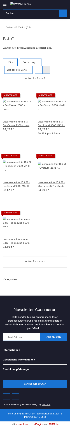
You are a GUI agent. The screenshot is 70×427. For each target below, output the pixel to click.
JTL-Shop (41, 417)
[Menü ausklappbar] (4, 3)
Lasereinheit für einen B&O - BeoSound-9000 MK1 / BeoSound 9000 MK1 (16, 241)
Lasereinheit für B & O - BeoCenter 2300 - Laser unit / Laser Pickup (16, 123)
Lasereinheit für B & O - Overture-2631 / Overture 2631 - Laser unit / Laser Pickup (52, 184)
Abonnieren (53, 336)
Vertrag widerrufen (35, 383)
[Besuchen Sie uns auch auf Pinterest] (6, 396)
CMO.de (54, 424)
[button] (53, 4)
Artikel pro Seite (17, 69)
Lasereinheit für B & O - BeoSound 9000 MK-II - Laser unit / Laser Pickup (52, 123)
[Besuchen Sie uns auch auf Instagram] (15, 396)
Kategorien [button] (10, 279)
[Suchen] (63, 13)
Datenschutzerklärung (20, 320)
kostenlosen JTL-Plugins (29, 424)
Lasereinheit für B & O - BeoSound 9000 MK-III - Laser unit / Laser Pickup (17, 184)
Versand (46, 404)
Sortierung (29, 62)
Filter (11, 62)
